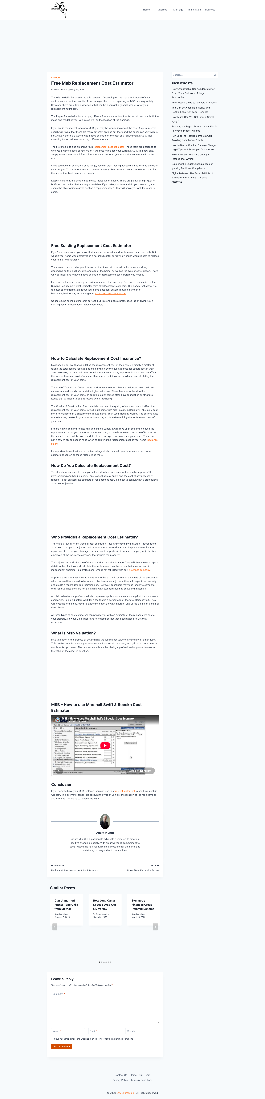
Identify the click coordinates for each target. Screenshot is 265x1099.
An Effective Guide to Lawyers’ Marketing (194, 102)
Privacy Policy (120, 1080)
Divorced (162, 9)
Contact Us (121, 1075)
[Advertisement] (132, 40)
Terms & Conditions (141, 1080)
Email (93, 1031)
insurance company (139, 570)
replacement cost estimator (109, 146)
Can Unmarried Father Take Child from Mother (66, 905)
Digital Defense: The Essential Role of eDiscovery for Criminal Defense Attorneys (192, 177)
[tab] (99, 962)
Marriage (178, 9)
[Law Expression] (60, 10)
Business (210, 9)
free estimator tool (124, 791)
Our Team (144, 1075)
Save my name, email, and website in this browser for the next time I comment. (93, 1039)
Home (146, 9)
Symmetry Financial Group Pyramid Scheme (143, 905)
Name (56, 1031)
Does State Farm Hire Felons (143, 868)
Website (131, 1031)
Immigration (194, 9)
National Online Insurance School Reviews (74, 868)
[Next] (155, 926)
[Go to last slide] (54, 926)
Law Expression (125, 1093)
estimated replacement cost (110, 293)
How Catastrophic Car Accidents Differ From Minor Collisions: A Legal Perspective (193, 93)
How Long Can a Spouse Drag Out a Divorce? (104, 905)
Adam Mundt (59, 90)
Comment (58, 994)
